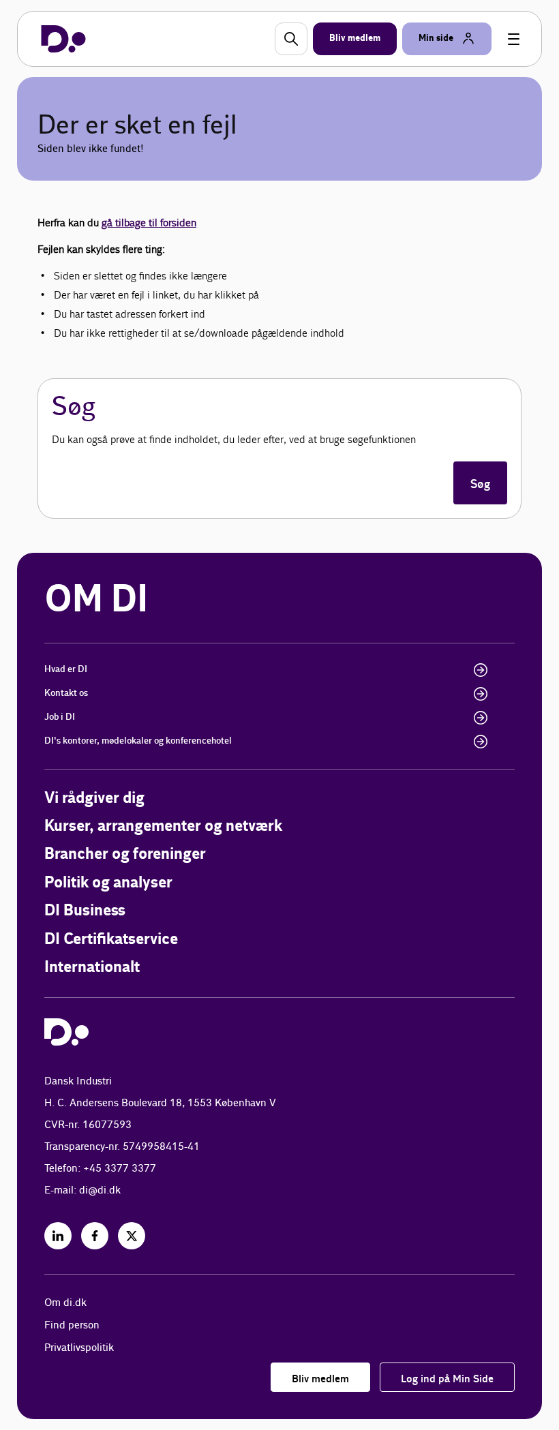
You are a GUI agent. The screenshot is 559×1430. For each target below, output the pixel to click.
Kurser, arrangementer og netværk (163, 826)
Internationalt (92, 967)
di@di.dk (100, 1190)
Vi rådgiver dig (94, 798)
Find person (72, 1325)
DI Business (84, 911)
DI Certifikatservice (111, 939)
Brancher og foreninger (125, 854)
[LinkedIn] (58, 1235)
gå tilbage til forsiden (149, 222)
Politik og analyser (108, 883)
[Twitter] (131, 1235)
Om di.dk (65, 1302)
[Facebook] (94, 1235)
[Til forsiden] (63, 38)
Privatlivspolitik (79, 1347)
